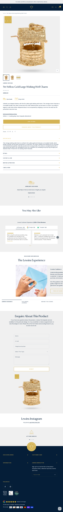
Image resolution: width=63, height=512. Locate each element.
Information (7, 463)
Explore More (31, 193)
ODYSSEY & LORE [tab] (7, 158)
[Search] (7, 7)
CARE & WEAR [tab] (6, 167)
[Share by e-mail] (15, 131)
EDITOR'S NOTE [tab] (7, 138)
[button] (5, 237)
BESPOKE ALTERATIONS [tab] (9, 163)
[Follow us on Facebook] (5, 487)
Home (4, 13)
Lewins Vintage (8, 83)
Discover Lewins (8, 455)
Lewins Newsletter (38, 463)
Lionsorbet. (22, 504)
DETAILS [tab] (5, 153)
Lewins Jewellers (10, 504)
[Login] (56, 7)
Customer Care (37, 455)
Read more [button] (10, 241)
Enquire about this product (31, 127)
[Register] (55, 474)
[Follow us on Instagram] (10, 487)
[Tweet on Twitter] (12, 131)
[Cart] (59, 7)
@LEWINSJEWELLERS (35, 422)
